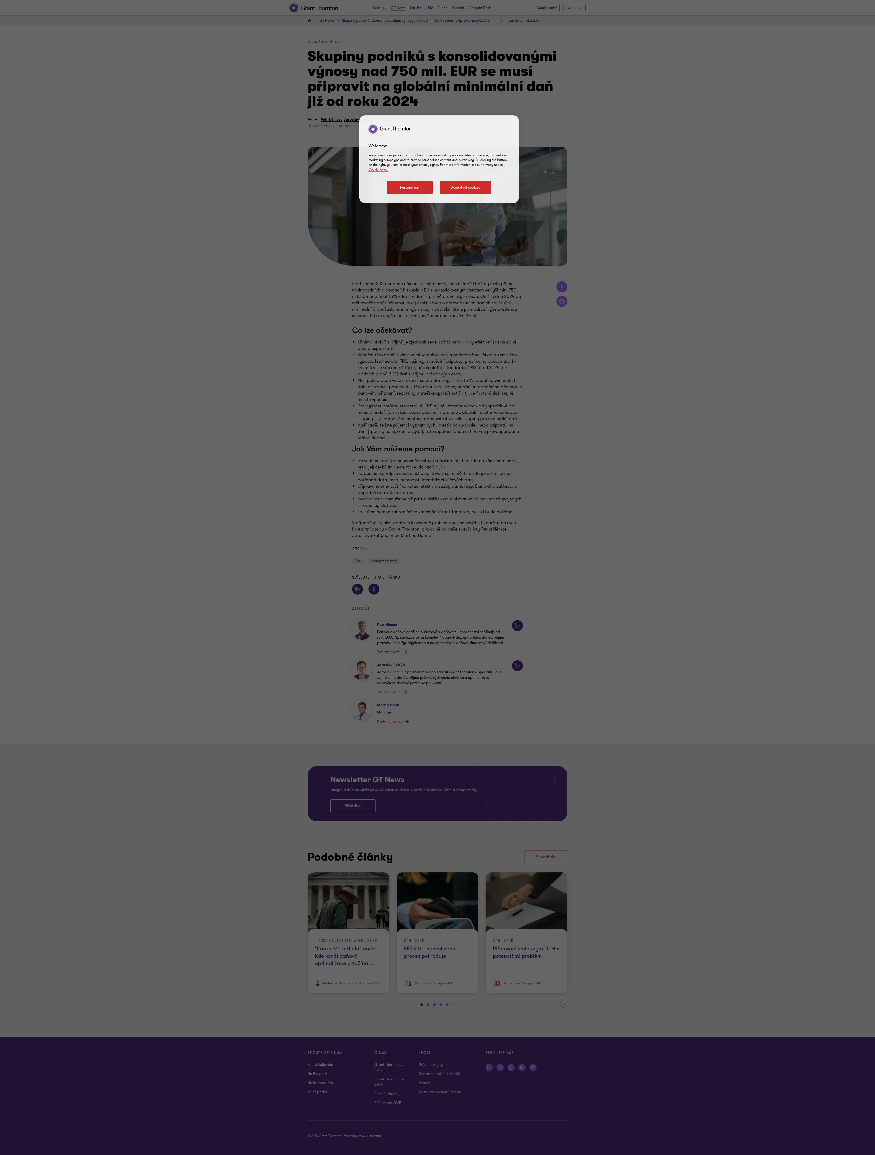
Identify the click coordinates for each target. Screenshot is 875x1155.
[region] (439, 159)
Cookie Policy (378, 169)
